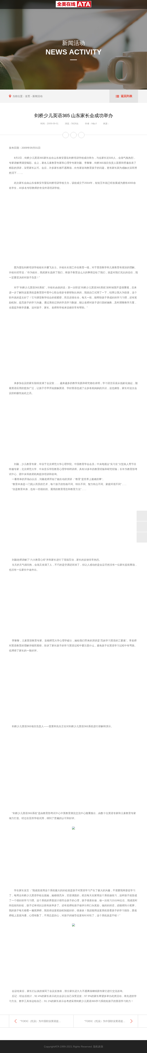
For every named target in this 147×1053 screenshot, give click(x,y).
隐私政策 (98, 1046)
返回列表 (126, 96)
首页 (27, 96)
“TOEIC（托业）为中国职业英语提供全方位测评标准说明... (53, 1021)
